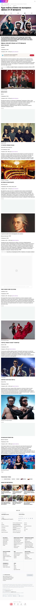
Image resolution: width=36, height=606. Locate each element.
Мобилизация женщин (28, 542)
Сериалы (15, 557)
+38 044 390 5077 (21, 514)
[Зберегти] (32, 13)
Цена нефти (5, 552)
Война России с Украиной (18, 537)
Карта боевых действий (17, 540)
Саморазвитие (27, 557)
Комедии (15, 556)
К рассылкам (30, 575)
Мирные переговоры (17, 541)
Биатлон (15, 568)
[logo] (6, 1)
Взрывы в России (16, 546)
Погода (4, 545)
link (19, 518)
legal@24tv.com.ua (13, 591)
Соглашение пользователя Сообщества (16, 529)
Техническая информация (16, 532)
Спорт (15, 563)
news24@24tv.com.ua (5, 514)
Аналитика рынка (5, 564)
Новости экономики (6, 551)
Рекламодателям (3, 530)
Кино (15, 551)
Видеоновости (5, 542)
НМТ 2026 (26, 556)
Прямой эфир (5, 541)
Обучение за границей (28, 558)
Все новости (5, 537)
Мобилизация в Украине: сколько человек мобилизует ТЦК (29, 547)
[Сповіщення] (35, 1)
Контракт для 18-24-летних (29, 543)
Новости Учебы (27, 551)
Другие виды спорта (17, 569)
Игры (25, 530)
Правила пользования (4, 532)
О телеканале (3, 527)
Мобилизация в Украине (29, 537)
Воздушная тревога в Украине (18, 542)
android (5, 596)
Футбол (15, 565)
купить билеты (15, 51)
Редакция (2, 524)
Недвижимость (5, 563)
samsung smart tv (21, 596)
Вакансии (25, 524)
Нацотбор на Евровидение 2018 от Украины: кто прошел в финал (20, 251)
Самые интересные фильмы (18, 552)
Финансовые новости (6, 555)
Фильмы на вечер (16, 555)
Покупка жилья (5, 565)
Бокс (14, 564)
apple (10, 596)
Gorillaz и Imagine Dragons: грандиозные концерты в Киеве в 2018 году (17, 67)
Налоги (4, 558)
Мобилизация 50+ (27, 541)
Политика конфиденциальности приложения (17, 527)
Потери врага (16, 547)
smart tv (15, 596)
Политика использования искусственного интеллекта (17, 524)
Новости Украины (5, 540)
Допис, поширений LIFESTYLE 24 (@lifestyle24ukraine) (12, 286)
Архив (25, 527)
